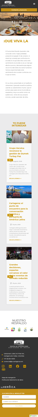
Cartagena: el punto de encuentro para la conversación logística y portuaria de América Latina (18, 211)
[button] (34, 3)
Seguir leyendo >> (15, 178)
